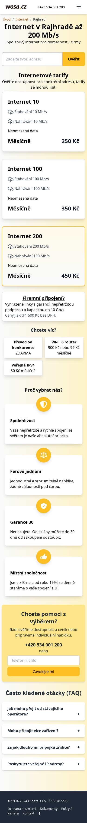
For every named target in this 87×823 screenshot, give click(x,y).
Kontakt (28, 813)
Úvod (7, 19)
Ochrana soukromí (21, 808)
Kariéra (13, 813)
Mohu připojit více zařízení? (43, 730)
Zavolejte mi (43, 671)
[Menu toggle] (78, 6)
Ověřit (74, 59)
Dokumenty (49, 808)
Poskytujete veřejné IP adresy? (43, 763)
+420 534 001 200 (51, 7)
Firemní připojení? (44, 298)
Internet (22, 19)
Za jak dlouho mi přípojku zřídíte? (43, 747)
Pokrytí (66, 808)
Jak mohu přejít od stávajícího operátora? (43, 711)
